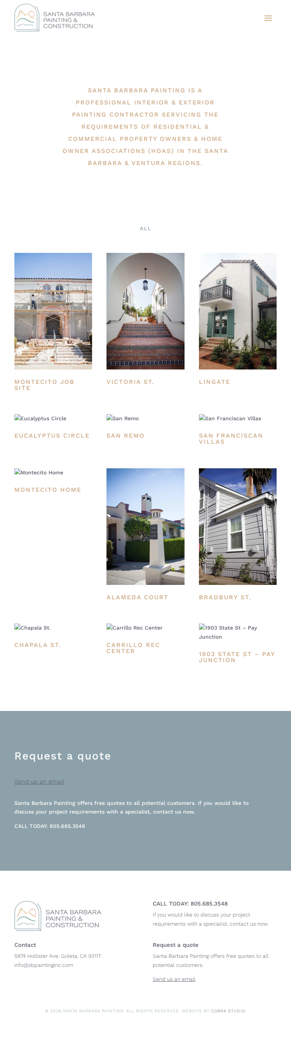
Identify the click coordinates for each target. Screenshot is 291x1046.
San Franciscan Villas (231, 438)
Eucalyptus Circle (52, 435)
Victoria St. (130, 381)
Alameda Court (137, 597)
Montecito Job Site (44, 384)
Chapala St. (37, 644)
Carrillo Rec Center (133, 648)
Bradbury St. (225, 597)
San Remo (125, 435)
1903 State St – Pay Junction (237, 657)
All (146, 228)
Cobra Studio (228, 1011)
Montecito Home (47, 489)
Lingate (214, 381)
